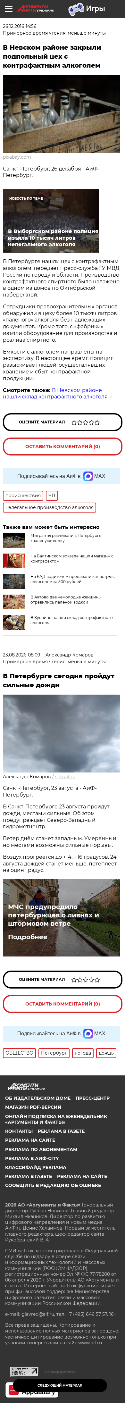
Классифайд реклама (35, 1167)
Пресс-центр (93, 1098)
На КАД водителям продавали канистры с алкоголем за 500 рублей (72, 579)
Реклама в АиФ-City (32, 1158)
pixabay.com (17, 157)
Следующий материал (60, 1385)
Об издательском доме (38, 1098)
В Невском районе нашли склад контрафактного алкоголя (55, 393)
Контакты (19, 1131)
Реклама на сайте (30, 1140)
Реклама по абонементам (41, 1149)
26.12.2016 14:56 (20, 26)
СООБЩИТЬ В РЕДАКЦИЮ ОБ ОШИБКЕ (53, 1185)
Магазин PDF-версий (33, 1107)
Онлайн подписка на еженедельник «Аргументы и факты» (56, 1119)
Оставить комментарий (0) (62, 446)
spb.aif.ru (65, 777)
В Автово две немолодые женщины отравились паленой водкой (65, 600)
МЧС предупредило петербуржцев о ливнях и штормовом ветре (53, 915)
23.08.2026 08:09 (21, 655)
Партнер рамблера (60, 1372)
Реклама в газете (61, 1131)
